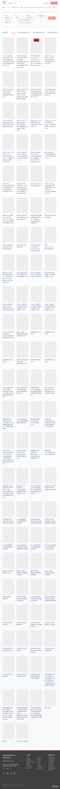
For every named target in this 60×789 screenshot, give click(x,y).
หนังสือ (21, 7)
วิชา (16, 15)
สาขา (38, 15)
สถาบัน (6, 15)
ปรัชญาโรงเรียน (52, 757)
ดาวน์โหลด (39, 768)
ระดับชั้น (28, 15)
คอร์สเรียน (8, 7)
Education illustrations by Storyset (13, 786)
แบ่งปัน (38, 762)
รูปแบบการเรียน (7, 20)
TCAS (44, 7)
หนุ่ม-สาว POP (33, 7)
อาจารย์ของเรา (51, 760)
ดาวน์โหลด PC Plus (15, 7)
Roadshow (49, 7)
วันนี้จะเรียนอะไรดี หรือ (26, 20)
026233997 (6, 768)
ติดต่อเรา (39, 760)
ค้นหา (51, 18)
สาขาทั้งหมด (51, 762)
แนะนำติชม (51, 764)
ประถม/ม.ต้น (39, 7)
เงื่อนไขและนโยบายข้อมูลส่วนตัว (53, 768)
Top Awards (26, 7)
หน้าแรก (3, 7)
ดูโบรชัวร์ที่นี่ (31, 20)
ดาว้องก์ (53, 7)
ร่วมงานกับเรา (51, 766)
